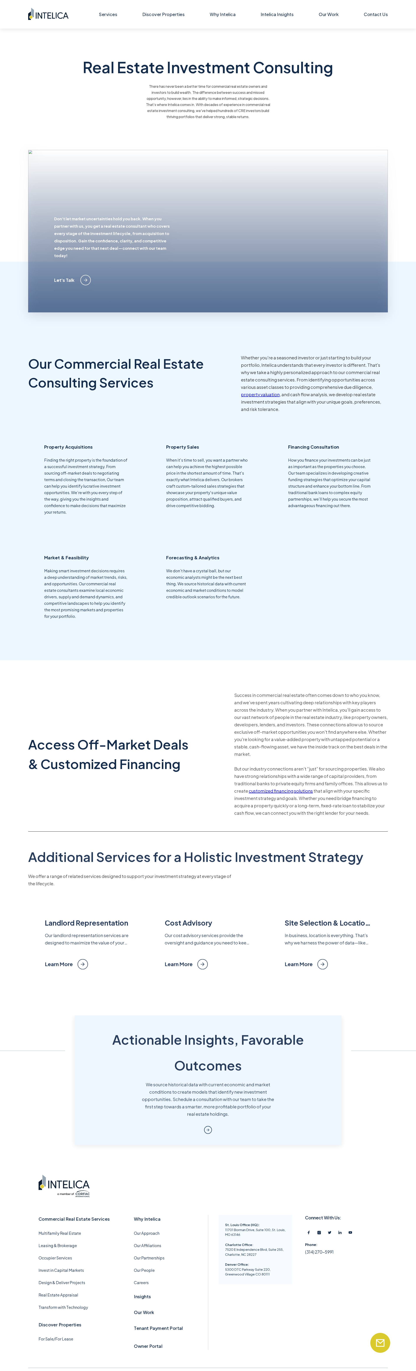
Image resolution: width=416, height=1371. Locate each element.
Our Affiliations (147, 1245)
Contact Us (376, 14)
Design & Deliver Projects (62, 1282)
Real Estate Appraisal (58, 1294)
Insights (142, 1296)
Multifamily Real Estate (60, 1233)
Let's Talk (64, 280)
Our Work (329, 14)
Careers (141, 1282)
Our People (144, 1270)
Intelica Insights (277, 14)
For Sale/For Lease (56, 1338)
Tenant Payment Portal (158, 1328)
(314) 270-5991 (319, 1251)
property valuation (260, 394)
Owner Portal (148, 1346)
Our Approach (146, 1233)
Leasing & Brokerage (58, 1245)
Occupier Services (55, 1257)
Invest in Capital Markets (61, 1270)
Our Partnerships (149, 1257)
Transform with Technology (63, 1307)
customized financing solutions (281, 790)
